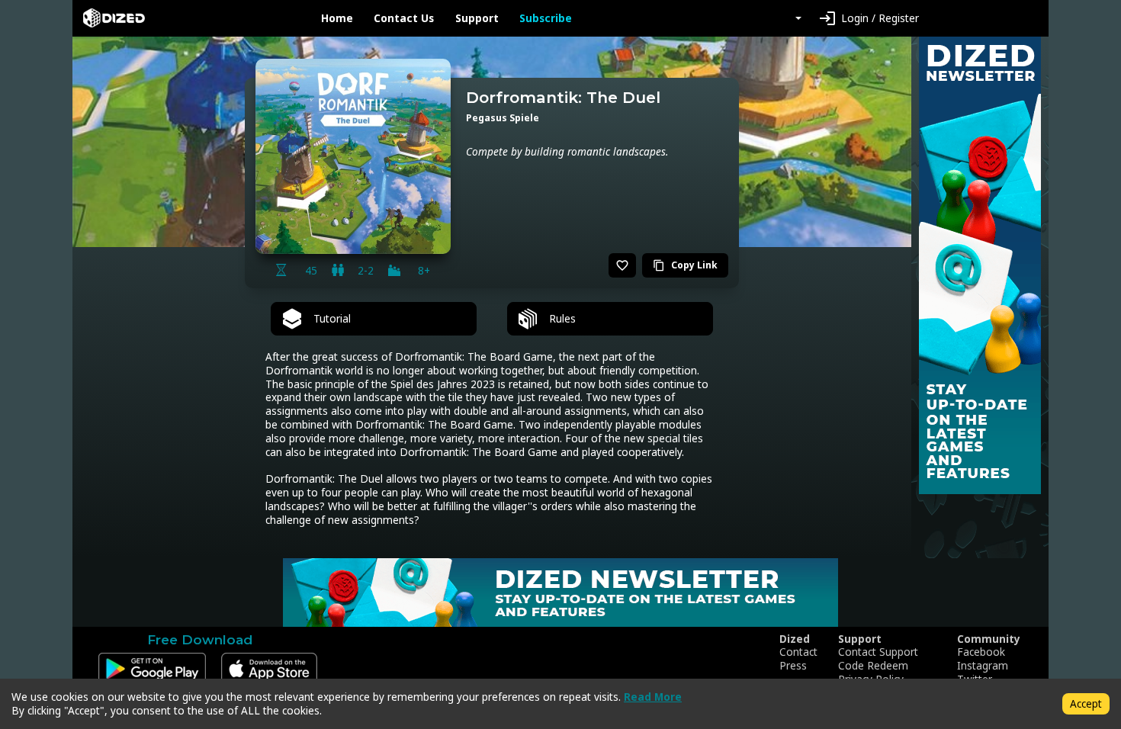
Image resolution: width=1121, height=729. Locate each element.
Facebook (981, 652)
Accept (1086, 703)
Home (337, 18)
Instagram (982, 666)
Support (477, 18)
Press (793, 666)
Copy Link (685, 265)
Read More (653, 696)
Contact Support (878, 652)
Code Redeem (873, 666)
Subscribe (545, 18)
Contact (798, 652)
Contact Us (404, 18)
